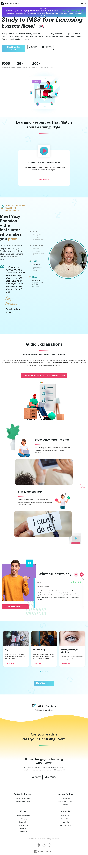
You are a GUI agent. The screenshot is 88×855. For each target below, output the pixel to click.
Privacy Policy (65, 822)
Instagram (44, 845)
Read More (10, 663)
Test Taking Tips (23, 819)
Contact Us (23, 831)
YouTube (39, 845)
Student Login (65, 798)
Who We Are (65, 815)
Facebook (49, 845)
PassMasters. (42, 839)
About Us (23, 828)
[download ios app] (33, 47)
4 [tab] (47, 672)
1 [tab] (40, 672)
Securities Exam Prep (23, 801)
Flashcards (22, 822)
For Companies (23, 825)
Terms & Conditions (65, 825)
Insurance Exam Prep (23, 798)
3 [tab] (45, 672)
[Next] (82, 574)
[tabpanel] (16, 649)
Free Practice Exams (65, 801)
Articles (65, 805)
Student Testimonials (23, 815)
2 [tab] (42, 672)
